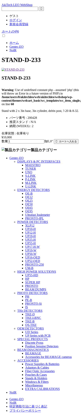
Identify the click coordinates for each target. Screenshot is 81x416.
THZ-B (30, 321)
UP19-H (30, 236)
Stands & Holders (36, 378)
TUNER (30, 168)
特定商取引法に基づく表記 (28, 406)
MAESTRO (32, 165)
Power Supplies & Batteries (42, 364)
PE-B (28, 300)
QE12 (29, 197)
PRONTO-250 (34, 264)
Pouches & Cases (36, 374)
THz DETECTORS (29, 310)
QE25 (29, 200)
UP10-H (30, 229)
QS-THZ (31, 325)
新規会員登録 (18, 24)
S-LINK (30, 175)
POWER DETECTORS (32, 222)
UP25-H (30, 239)
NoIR (13, 50)
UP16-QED (32, 257)
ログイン (15, 20)
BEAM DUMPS (35, 289)
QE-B (29, 193)
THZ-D (30, 314)
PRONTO (31, 286)
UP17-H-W (32, 246)
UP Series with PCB (38, 335)
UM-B (29, 268)
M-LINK (31, 183)
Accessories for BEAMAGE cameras (48, 357)
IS (26, 307)
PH (27, 296)
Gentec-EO (16, 46)
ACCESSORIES (28, 360)
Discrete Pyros (34, 342)
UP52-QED (32, 261)
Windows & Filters (37, 381)
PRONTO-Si (33, 303)
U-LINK (30, 186)
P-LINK (30, 179)
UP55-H (30, 243)
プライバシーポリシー (25, 410)
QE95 (29, 211)
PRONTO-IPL (34, 218)
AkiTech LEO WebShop (17, 5)
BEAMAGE (33, 353)
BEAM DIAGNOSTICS (33, 349)
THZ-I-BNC (33, 317)
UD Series (31, 332)
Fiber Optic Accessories (40, 371)
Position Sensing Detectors (41, 346)
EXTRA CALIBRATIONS (42, 389)
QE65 (29, 207)
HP (27, 278)
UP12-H (30, 232)
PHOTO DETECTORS (32, 293)
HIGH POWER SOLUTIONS (36, 271)
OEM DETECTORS (30, 328)
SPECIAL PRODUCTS (32, 339)
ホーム (14, 42)
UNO (28, 172)
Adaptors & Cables (37, 367)
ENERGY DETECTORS (33, 190)
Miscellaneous (34, 385)
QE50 (29, 204)
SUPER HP (32, 282)
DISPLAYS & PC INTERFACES (38, 161)
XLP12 (29, 225)
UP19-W (30, 250)
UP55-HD (31, 275)
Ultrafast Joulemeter (37, 214)
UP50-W (30, 254)
